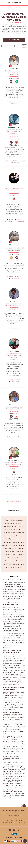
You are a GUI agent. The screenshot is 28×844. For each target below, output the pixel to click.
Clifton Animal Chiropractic (14, 523)
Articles (22, 813)
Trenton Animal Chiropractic (14, 561)
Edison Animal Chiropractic (14, 529)
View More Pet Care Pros (14, 501)
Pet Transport (10, 820)
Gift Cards (9, 815)
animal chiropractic (10, 7)
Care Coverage (14, 813)
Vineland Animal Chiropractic (14, 567)
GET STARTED (14, 40)
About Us (6, 813)
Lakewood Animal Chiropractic (14, 542)
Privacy (20, 815)
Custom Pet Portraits (9, 822)
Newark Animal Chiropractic (14, 548)
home (2, 7)
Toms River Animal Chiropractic (14, 558)
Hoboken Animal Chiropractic (14, 536)
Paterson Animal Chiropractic (14, 555)
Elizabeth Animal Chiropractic (14, 532)
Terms (15, 815)
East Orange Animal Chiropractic (14, 526)
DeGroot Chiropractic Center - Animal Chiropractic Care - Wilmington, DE (14, 131)
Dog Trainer (21, 822)
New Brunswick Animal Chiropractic (14, 545)
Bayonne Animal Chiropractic (14, 520)
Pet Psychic (18, 820)
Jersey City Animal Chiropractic (14, 539)
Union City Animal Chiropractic (14, 564)
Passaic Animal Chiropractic (14, 551)
